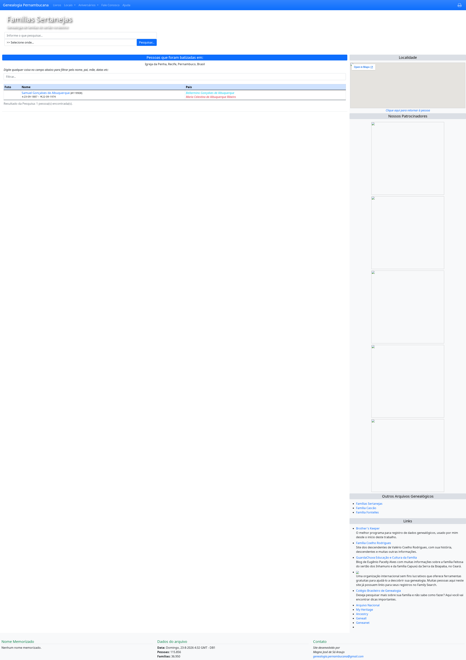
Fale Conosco (110, 5)
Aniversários (87, 5)
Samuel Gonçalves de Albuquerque (46, 93)
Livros (57, 5)
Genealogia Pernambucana (26, 5)
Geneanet (363, 623)
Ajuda (126, 5)
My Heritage (364, 610)
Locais (68, 5)
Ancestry (362, 614)
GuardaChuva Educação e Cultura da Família (386, 557)
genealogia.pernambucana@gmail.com (338, 656)
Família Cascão (366, 508)
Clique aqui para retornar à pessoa (408, 110)
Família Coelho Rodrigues (373, 543)
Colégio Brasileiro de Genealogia (378, 591)
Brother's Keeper (368, 528)
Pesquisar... (146, 42)
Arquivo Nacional (368, 605)
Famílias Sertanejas (369, 504)
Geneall (361, 618)
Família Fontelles (367, 512)
